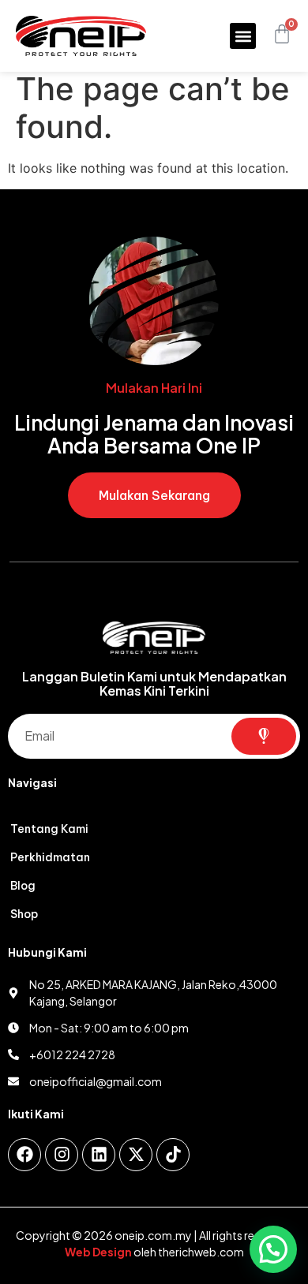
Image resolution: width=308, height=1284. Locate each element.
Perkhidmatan (50, 857)
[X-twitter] (135, 1154)
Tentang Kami (49, 829)
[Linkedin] (98, 1154)
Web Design (98, 1252)
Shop (24, 914)
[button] (243, 36)
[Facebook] (24, 1154)
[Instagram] (61, 1154)
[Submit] (264, 736)
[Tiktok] (173, 1154)
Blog (23, 886)
